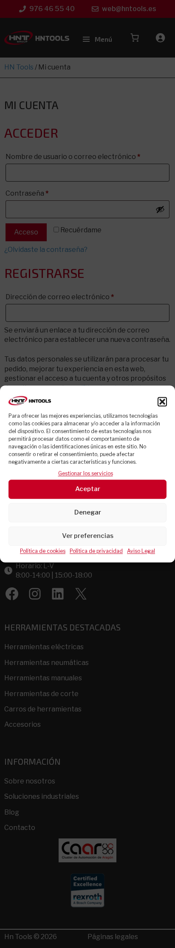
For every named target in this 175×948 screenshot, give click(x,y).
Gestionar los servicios (85, 474)
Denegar (87, 513)
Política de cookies (42, 551)
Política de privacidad (96, 551)
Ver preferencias (87, 536)
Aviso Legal (141, 551)
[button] (162, 402)
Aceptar (87, 489)
